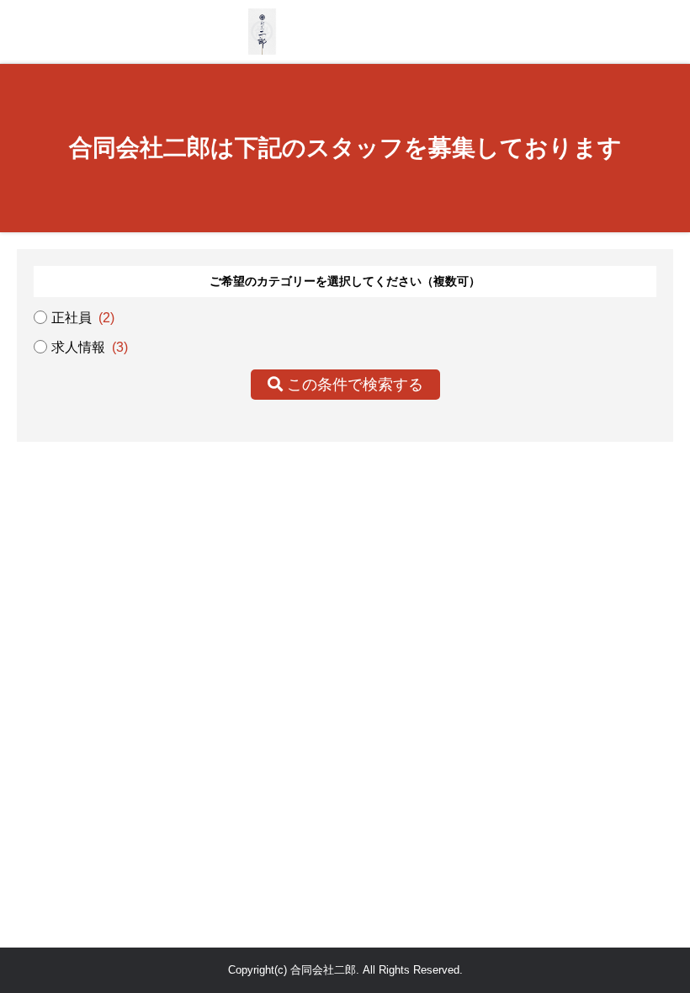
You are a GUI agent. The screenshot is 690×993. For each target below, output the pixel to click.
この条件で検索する (353, 384)
